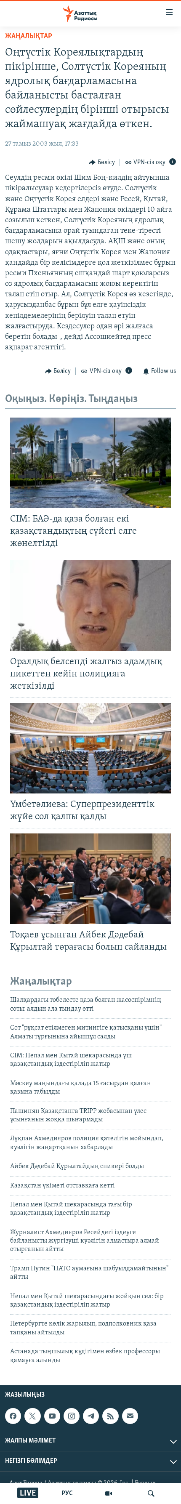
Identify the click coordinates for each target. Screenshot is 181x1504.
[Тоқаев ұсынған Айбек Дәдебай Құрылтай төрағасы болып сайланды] (90, 878)
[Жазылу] (130, 1416)
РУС (67, 1493)
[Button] (102, 162)
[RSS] (110, 1416)
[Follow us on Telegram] (91, 1416)
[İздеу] (151, 1493)
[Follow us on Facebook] (13, 1416)
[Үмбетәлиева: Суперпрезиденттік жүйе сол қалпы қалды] (90, 748)
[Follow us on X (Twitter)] (32, 1416)
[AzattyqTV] (108, 1493)
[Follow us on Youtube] (52, 1416)
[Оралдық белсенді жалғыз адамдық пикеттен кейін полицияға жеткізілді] (90, 605)
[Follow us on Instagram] (72, 1416)
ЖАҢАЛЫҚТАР (28, 36)
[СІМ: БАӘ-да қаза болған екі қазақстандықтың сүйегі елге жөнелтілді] (90, 463)
